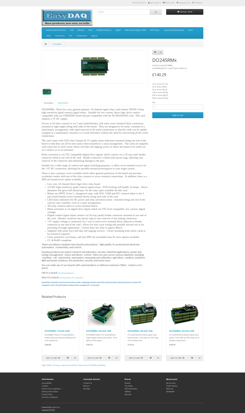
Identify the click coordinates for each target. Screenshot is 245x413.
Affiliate (128, 391)
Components (81, 36)
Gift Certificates (131, 389)
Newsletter (170, 391)
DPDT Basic (155, 30)
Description (48, 103)
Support (94, 36)
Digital (118, 30)
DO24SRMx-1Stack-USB (57, 330)
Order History (171, 386)
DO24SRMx (57, 44)
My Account (170, 383)
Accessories (60, 36)
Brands (127, 383)
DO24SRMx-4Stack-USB (140, 330)
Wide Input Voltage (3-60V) (135, 30)
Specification (63, 103)
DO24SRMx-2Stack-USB (98, 330)
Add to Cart (177, 115)
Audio (48, 36)
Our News (129, 386)
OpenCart (56, 407)
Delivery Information (50, 391)
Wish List (169, 389)
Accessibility (46, 383)
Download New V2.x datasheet (71, 278)
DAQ (90, 30)
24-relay (56, 365)
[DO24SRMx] (95, 66)
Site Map (86, 389)
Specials (128, 394)
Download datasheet (66, 273)
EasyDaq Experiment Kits (56, 30)
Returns (86, 386)
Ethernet (81, 30)
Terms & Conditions (50, 397)
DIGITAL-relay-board (79, 365)
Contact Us (87, 383)
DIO (70, 36)
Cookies (45, 386)
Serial (190, 30)
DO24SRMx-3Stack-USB (181, 330)
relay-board (65, 365)
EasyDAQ (101, 365)
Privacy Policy (47, 394)
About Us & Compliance (51, 389)
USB (71, 30)
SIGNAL (49, 365)
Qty (153, 102)
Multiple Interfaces (104, 30)
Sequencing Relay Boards (174, 30)
